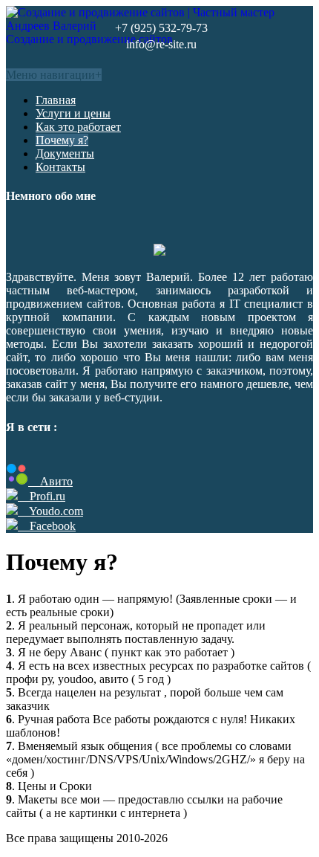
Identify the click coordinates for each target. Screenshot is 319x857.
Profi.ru (41, 496)
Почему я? (62, 140)
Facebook (47, 526)
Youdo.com (50, 511)
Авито (50, 481)
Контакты (60, 167)
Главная (56, 100)
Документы (65, 153)
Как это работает (78, 126)
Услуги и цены (73, 113)
